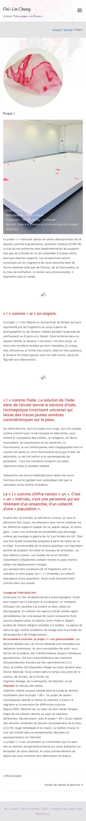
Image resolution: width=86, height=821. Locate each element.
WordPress (42, 813)
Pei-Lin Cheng (16, 9)
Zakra (72, 808)
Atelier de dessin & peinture (62, 784)
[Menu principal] (79, 11)
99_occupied (13, 775)
